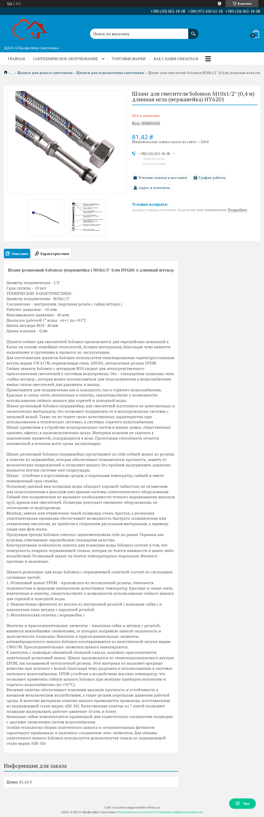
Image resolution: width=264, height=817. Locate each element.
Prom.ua (154, 807)
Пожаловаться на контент (136, 812)
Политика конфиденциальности (180, 812)
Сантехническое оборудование (65, 58)
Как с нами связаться (176, 58)
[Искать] (193, 31)
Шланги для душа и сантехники (45, 72)
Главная (16, 58)
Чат (246, 803)
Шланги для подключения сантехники (110, 72)
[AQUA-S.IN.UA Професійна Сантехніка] (29, 29)
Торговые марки (129, 58)
